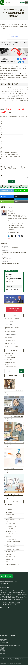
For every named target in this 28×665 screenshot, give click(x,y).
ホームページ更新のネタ (12, 546)
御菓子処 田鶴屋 (3, 639)
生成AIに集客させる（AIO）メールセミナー (12, 258)
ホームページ (9, 536)
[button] (14, 309)
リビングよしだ (3, 651)
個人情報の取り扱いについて (9, 604)
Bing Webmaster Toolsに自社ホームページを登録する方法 (13, 253)
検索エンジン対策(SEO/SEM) (12, 564)
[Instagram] (22, 236)
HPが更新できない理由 (12, 539)
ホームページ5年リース (12, 544)
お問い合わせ (24, 2)
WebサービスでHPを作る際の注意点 (14, 541)
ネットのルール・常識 (11, 531)
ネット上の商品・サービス (11, 533)
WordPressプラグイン (10, 504)
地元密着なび (8, 2)
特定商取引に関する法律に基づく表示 (11, 602)
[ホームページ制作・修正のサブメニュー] (13, 658)
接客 (7, 561)
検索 (21, 371)
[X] (15, 236)
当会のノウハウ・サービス (11, 559)
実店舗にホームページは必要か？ (14, 549)
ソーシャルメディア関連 (11, 526)
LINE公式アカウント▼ (20, 190)
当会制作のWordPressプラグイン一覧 (10, 263)
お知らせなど (9, 512)
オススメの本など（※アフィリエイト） (13, 520)
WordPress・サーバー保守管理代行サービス (12, 247)
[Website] (9, 236)
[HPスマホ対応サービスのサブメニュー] (24, 658)
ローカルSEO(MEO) (10, 551)
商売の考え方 (9, 554)
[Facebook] (18, 236)
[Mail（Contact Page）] (12, 236)
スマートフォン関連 (10, 523)
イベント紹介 (9, 517)
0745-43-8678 (9, 281)
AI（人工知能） (9, 509)
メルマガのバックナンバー (11, 507)
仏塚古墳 (2, 648)
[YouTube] (9, 239)
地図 (10, 280)
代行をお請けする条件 (13, 36)
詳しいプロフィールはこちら (14, 232)
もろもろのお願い (10, 514)
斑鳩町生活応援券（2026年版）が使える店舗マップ (11, 645)
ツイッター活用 (9, 528)
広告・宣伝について (10, 556)
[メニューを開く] (26, 2)
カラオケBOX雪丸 (4, 642)
